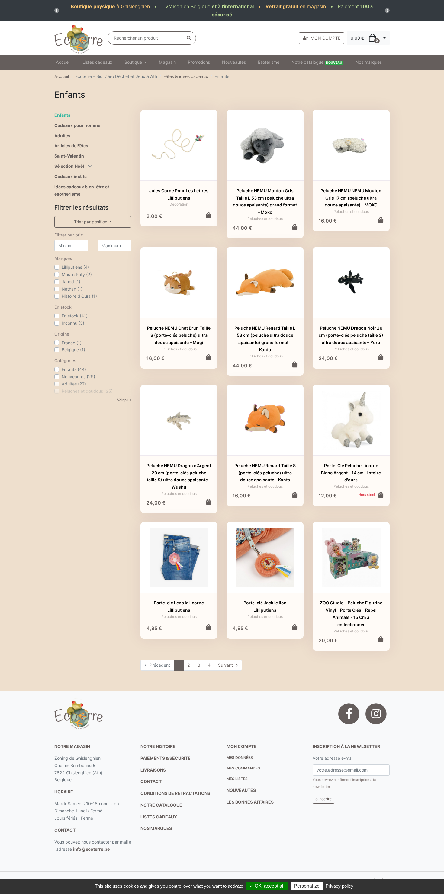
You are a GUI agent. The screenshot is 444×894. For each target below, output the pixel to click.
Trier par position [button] (91, 221)
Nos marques (369, 62)
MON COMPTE (325, 38)
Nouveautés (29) (78, 376)
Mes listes (237, 778)
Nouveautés (234, 62)
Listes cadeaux (97, 62)
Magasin (167, 62)
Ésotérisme (268, 62)
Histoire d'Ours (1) (79, 296)
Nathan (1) (72, 288)
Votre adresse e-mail (333, 758)
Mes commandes (243, 768)
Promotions (199, 62)
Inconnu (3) (73, 323)
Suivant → (228, 665)
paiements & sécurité (165, 758)
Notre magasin (72, 746)
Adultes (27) (74, 383)
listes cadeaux (158, 816)
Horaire (63, 791)
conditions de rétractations (175, 793)
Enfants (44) (74, 369)
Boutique (133, 62)
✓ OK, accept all (267, 886)
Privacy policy (339, 886)
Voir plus (124, 400)
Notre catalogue (316, 62)
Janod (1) (71, 281)
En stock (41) (75, 315)
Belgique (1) (73, 349)
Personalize (307, 886)
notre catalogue (161, 805)
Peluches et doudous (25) (87, 391)
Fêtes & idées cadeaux (185, 76)
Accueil (63, 62)
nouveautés (241, 790)
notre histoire (157, 746)
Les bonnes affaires (250, 802)
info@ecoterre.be (91, 849)
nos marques (156, 828)
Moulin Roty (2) (77, 274)
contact (65, 830)
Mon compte (241, 746)
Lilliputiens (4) (75, 267)
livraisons (153, 769)
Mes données (240, 757)
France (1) (72, 342)
